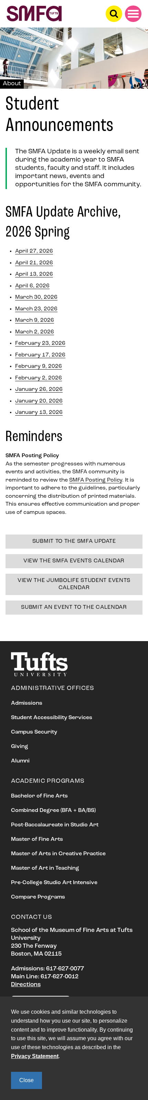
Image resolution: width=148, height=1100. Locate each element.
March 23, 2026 (36, 309)
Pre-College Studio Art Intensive (54, 883)
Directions (26, 985)
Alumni (20, 761)
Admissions (26, 703)
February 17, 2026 (40, 355)
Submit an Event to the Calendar (74, 607)
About (12, 84)
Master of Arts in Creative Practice (58, 854)
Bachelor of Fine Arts (39, 796)
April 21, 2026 (34, 263)
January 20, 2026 (39, 401)
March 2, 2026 (34, 332)
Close (26, 1080)
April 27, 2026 (34, 251)
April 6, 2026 (32, 286)
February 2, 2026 (38, 378)
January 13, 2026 (39, 412)
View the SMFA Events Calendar (74, 561)
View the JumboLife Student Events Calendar (74, 584)
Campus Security (34, 732)
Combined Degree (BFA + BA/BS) (53, 810)
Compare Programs (38, 897)
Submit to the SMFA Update (74, 541)
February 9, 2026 (38, 366)
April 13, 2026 (34, 274)
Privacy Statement (35, 1056)
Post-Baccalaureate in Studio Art (54, 825)
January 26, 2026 (39, 389)
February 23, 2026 (40, 343)
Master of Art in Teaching (45, 868)
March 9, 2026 (34, 320)
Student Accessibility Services (51, 717)
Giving (19, 746)
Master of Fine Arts (37, 839)
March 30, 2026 (36, 297)
